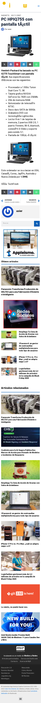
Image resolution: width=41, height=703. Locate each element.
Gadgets (5, 15)
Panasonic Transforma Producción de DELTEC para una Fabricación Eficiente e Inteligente (20, 292)
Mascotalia (26, 668)
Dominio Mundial (7, 670)
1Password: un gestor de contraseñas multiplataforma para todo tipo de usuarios (28, 347)
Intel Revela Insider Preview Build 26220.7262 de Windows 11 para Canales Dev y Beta (20, 637)
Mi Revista (25, 676)
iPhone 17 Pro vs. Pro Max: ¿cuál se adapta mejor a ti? (28, 359)
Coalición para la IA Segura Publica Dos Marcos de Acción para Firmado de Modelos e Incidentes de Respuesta (20, 452)
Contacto (14, 661)
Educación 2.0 (6, 668)
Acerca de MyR (25, 661)
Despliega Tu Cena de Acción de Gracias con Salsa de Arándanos (28, 334)
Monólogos (5, 679)
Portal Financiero (28, 673)
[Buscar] (37, 224)
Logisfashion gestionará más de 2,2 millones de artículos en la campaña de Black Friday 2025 (29, 373)
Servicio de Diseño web (29, 659)
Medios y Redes (30, 656)
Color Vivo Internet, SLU (12, 689)
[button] (20, 699)
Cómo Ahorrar (27, 670)
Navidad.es (5, 673)
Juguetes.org (6, 676)
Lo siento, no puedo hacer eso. (14, 607)
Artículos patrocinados (10, 659)
